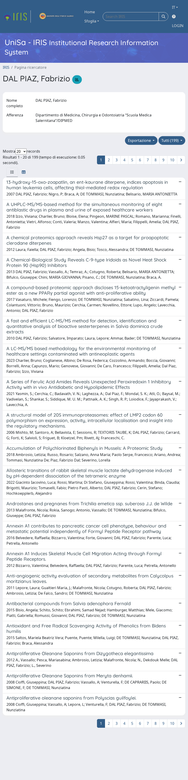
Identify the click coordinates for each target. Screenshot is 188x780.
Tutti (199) (170, 140)
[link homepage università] (56, 16)
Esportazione (140, 140)
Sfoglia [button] (90, 21)
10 (172, 159)
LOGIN (177, 25)
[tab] (12, 172)
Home (89, 11)
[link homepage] (17, 16)
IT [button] (173, 7)
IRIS (6, 67)
